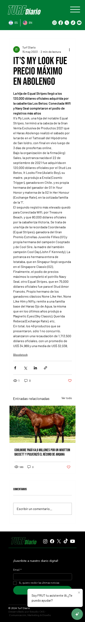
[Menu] (75, 9)
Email (17, 570)
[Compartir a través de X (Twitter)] (25, 368)
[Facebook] (60, 22)
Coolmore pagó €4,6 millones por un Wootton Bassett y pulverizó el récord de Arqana (42, 452)
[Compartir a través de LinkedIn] (35, 368)
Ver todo (66, 398)
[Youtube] (79, 22)
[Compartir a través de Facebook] (15, 368)
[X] (67, 22)
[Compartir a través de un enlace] (45, 368)
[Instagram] (54, 22)
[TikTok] (73, 22)
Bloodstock (20, 354)
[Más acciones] (69, 49)
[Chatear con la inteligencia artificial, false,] (77, 614)
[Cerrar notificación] (79, 593)
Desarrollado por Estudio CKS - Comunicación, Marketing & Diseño (29, 613)
